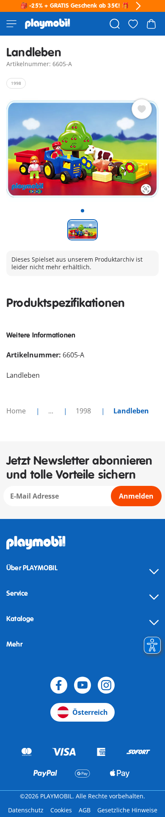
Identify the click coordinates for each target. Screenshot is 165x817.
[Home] (47, 24)
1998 (84, 410)
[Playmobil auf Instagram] (106, 685)
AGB (85, 810)
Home (17, 410)
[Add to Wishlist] (142, 109)
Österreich (90, 712)
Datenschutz (26, 810)
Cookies (61, 810)
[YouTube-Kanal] (82, 685)
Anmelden (136, 496)
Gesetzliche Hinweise (127, 810)
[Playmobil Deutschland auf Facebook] (58, 685)
